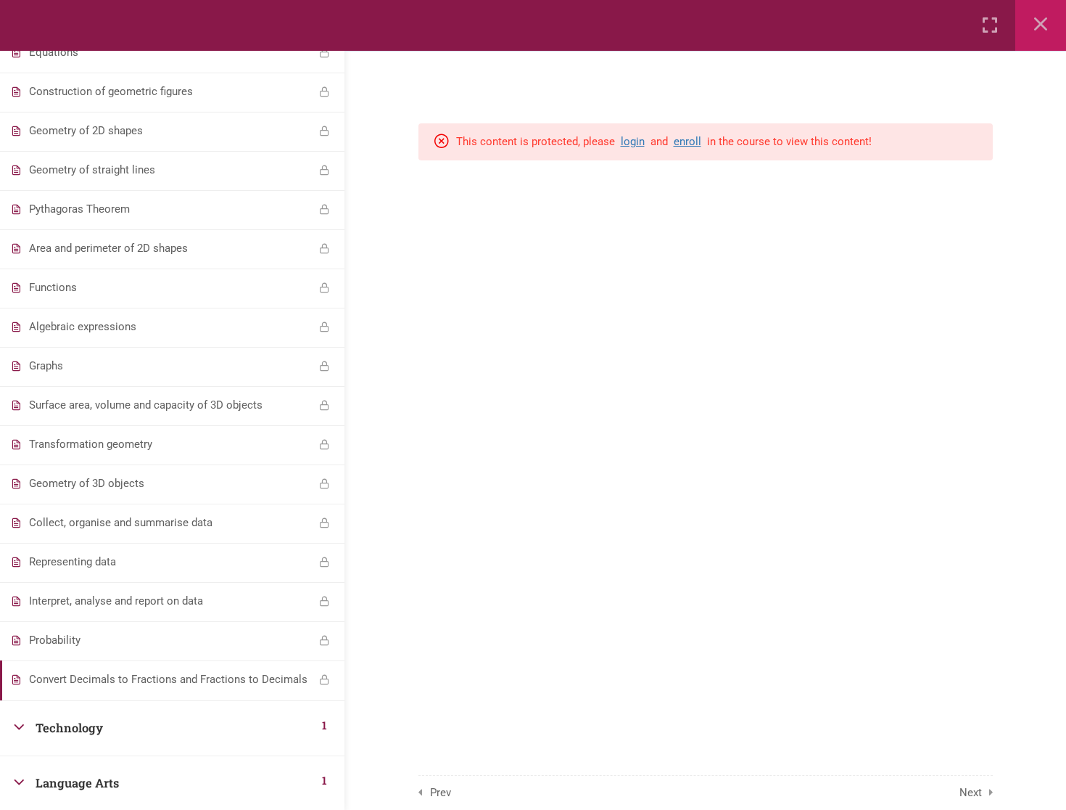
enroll (687, 141)
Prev (440, 792)
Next (970, 792)
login (633, 141)
